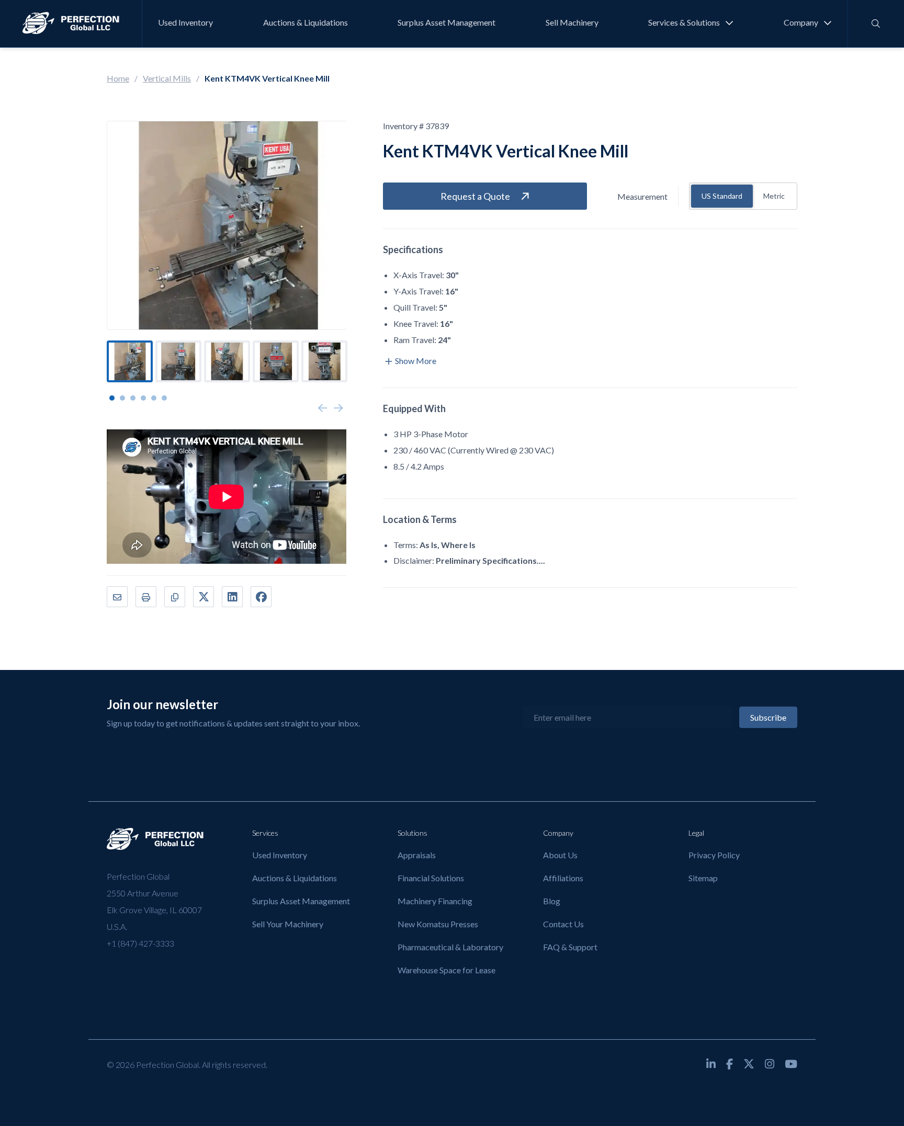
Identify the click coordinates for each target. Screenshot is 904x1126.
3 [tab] (132, 398)
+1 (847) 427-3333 (140, 943)
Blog (551, 901)
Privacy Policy (714, 855)
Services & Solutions (684, 23)
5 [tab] (153, 398)
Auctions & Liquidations (305, 23)
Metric (774, 195)
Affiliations (563, 878)
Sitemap (703, 878)
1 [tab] (112, 398)
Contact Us (563, 924)
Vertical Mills (167, 78)
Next (338, 408)
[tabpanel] (130, 361)
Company (801, 23)
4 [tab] (143, 398)
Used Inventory (185, 23)
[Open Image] (227, 225)
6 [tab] (164, 398)
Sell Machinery (572, 23)
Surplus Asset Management (446, 23)
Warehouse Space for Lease (446, 970)
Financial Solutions (431, 878)
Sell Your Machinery (287, 924)
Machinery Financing (435, 901)
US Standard (722, 195)
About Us (560, 855)
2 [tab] (122, 398)
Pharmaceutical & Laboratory (450, 947)
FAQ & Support (570, 947)
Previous (323, 408)
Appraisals (417, 855)
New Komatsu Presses (438, 924)
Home (118, 78)
